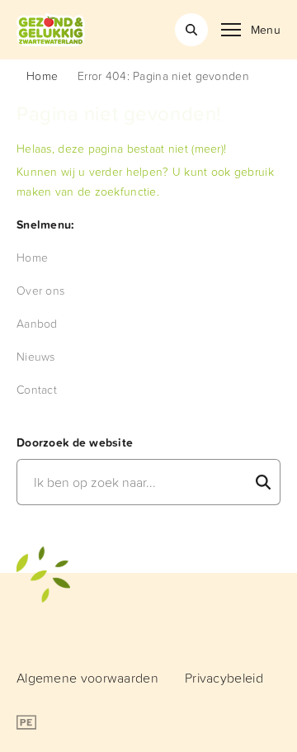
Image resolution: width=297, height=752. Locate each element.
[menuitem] (32, 257)
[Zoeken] (191, 29)
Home (42, 75)
